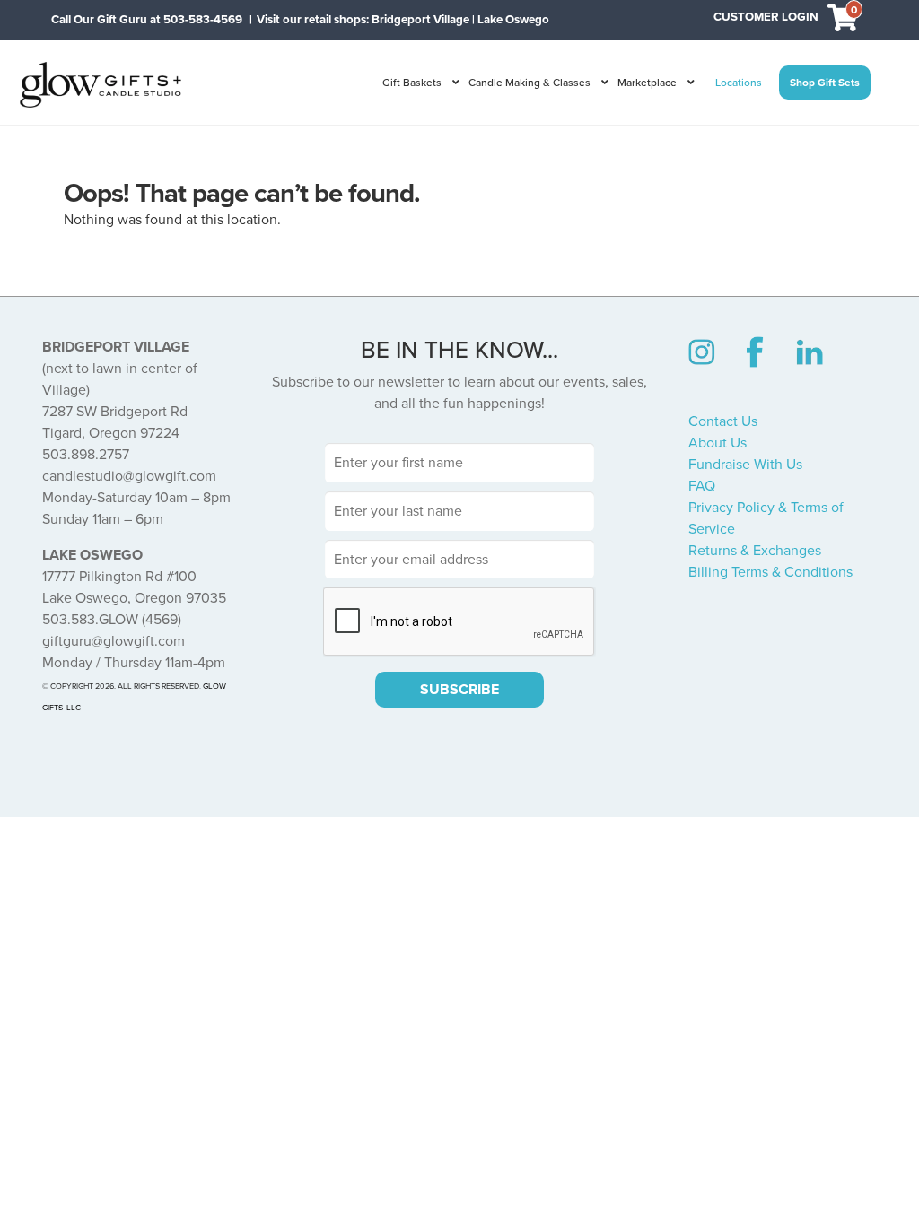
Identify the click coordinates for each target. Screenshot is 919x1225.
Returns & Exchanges (754, 551)
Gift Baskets (412, 82)
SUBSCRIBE (459, 690)
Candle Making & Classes (529, 82)
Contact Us (722, 421)
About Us (717, 443)
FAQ (701, 486)
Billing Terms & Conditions (770, 572)
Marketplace (647, 82)
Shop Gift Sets (825, 82)
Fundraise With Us (745, 464)
